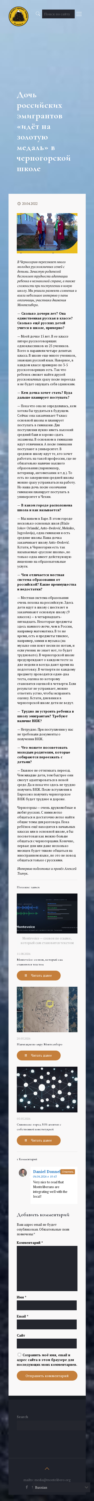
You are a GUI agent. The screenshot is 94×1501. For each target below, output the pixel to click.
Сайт (21, 1335)
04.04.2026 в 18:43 (45, 1176)
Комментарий (30, 1242)
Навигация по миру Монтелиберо (39, 1044)
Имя (21, 1297)
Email (22, 1316)
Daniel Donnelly (48, 1171)
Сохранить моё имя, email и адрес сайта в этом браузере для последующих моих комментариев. (47, 1360)
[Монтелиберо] (19, 12)
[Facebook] (26, 1486)
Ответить (67, 1172)
